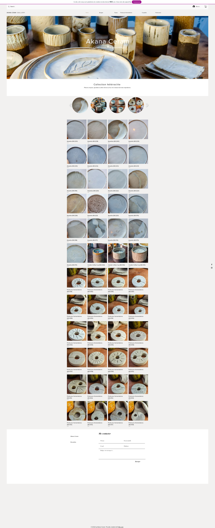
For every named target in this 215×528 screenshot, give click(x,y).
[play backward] (71, 105)
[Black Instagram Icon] (212, 268)
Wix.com (120, 527)
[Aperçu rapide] (77, 129)
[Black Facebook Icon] (212, 264)
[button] (205, 6)
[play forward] (147, 105)
